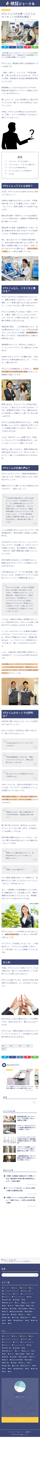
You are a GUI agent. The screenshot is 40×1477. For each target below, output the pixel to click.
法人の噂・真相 (6, 10)
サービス (23, 1045)
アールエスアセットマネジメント (11, 1291)
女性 (34, 1302)
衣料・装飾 (16, 1317)
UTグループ (14, 1045)
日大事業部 (14, 1308)
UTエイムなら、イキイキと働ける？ (22, 164)
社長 (30, 1314)
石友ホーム (22, 1314)
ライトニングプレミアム (19, 1296)
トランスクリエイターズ (27, 1293)
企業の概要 (17, 1299)
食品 (5, 1323)
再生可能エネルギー (8, 1302)
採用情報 (6, 1308)
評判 (4, 1048)
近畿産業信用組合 (19, 1320)
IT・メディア (7, 1288)
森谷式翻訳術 (29, 1311)
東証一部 (33, 1308)
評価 (35, 1317)
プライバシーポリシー (16, 1432)
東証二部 (6, 1311)
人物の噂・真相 (7, 1299)
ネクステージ (7, 1296)
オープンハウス (7, 1293)
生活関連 (14, 1314)
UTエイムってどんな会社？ (19, 161)
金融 (28, 1320)
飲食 (10, 1323)
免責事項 (27, 1432)
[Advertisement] (20, 1233)
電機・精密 (35, 1320)
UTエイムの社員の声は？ (18, 167)
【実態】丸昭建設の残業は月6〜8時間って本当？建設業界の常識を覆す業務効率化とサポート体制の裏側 (20, 1178)
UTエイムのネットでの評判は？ (20, 171)
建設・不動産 (31, 1305)
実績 (5, 1305)
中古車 (29, 1296)
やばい (31, 1288)
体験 (24, 1299)
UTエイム (5, 1045)
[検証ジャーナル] (20, 5)
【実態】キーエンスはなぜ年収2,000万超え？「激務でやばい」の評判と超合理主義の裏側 (20, 1200)
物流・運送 (6, 1314)
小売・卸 (11, 1305)
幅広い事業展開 (20, 1305)
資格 (10, 1320)
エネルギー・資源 (27, 1291)
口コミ (30, 1045)
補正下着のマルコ (26, 1317)
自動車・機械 (7, 1317)
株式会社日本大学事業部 (17, 1311)
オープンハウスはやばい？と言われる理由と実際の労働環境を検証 (20, 1189)
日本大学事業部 (23, 1308)
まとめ (11, 174)
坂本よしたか (26, 1302)
